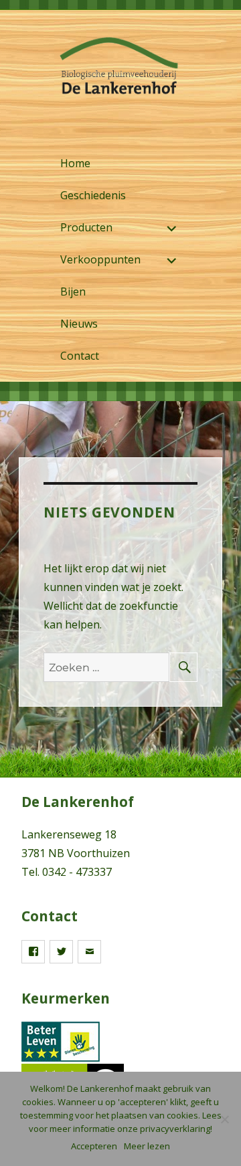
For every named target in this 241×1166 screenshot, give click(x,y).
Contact (79, 355)
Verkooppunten (100, 259)
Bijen (73, 291)
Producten (86, 227)
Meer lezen (147, 1146)
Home (75, 163)
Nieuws (79, 323)
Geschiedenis (93, 195)
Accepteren (94, 1146)
